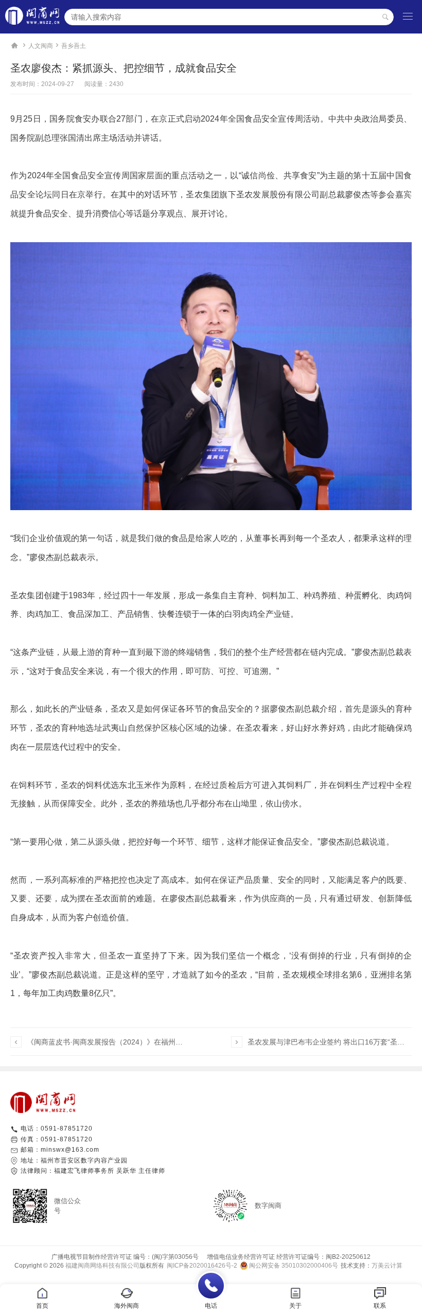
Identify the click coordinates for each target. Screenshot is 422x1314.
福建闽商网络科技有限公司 (102, 1265)
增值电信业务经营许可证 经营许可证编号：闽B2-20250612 (286, 1256)
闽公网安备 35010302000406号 (293, 1265)
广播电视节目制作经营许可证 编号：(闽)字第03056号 (125, 1256)
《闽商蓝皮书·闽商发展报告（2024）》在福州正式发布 (108, 1042)
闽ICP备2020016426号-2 (202, 1265)
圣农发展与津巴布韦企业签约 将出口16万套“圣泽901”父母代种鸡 (329, 1042)
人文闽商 (40, 45)
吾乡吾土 (73, 45)
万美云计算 (387, 1265)
